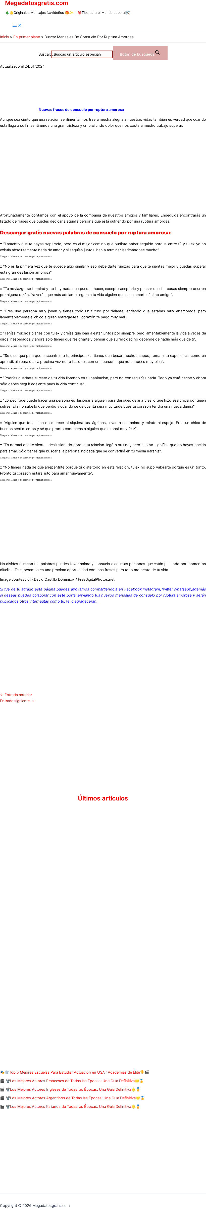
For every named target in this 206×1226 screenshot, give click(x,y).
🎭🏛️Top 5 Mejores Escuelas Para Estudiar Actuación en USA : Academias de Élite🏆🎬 (74, 1072)
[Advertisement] (103, 167)
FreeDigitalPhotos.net (96, 579)
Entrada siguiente (17, 701)
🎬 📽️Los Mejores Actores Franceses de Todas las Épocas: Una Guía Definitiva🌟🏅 (72, 1081)
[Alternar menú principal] (17, 25)
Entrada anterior (16, 695)
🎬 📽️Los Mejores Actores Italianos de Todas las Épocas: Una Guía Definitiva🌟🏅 (70, 1106)
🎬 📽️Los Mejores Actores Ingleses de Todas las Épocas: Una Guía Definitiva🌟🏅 (70, 1089)
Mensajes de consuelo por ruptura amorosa (31, 256)
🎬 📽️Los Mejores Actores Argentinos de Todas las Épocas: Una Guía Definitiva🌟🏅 (72, 1098)
